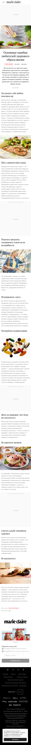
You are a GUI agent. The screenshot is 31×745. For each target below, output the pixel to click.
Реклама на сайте (8, 677)
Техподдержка (23, 685)
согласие (8, 648)
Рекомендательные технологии (10, 685)
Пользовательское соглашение (15, 680)
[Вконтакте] (13, 669)
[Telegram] (23, 669)
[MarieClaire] (14, 2)
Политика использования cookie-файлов (15, 682)
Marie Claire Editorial (14, 608)
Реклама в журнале (22, 677)
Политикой (7, 651)
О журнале (5, 674)
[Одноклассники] (18, 669)
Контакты (13, 674)
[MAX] (8, 669)
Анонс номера (22, 674)
